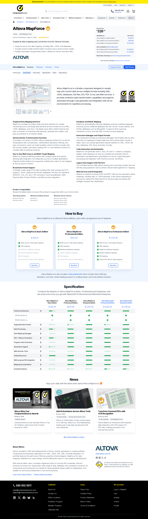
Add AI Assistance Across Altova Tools (73, 411)
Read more (112, 2)
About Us (51, 489)
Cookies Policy (86, 494)
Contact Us (52, 494)
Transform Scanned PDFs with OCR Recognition (111, 412)
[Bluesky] (29, 497)
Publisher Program (55, 502)
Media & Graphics (75, 18)
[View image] (18, 111)
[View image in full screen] (32, 93)
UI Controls (18, 18)
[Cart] (133, 11)
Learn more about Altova (22, 475)
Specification (126, 55)
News (131, 18)
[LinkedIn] (14, 497)
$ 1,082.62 (130, 49)
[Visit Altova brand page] (21, 57)
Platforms (121, 18)
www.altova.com (102, 454)
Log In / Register (120, 489)
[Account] (128, 11)
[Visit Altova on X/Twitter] (102, 458)
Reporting (89, 18)
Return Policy (85, 502)
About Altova (63, 72)
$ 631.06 (131, 40)
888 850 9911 (24, 485)
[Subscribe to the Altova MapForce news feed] (101, 383)
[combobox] (74, 11)
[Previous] (18, 93)
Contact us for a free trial (122, 60)
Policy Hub (84, 489)
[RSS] (33, 497)
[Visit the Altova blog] (105, 458)
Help (115, 5)
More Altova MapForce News (74, 437)
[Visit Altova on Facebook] (97, 458)
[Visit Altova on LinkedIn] (99, 458)
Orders (116, 502)
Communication (31, 18)
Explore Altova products (43, 475)
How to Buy (116, 55)
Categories (101, 18)
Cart (115, 494)
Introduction (26, 72)
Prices (57, 67)
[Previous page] (14, 111)
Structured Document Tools (77, 417)
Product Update (61, 417)
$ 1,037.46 (130, 43)
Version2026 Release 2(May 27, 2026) (25, 37)
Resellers (122, 5)
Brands (111, 18)
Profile (116, 506)
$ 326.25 (131, 38)
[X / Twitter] (19, 497)
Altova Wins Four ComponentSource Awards (26, 412)
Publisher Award (20, 419)
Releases (39, 67)
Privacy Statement (87, 498)
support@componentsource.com (25, 492)
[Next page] (51, 111)
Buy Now (35, 265)
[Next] (47, 93)
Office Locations (54, 498)
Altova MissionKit (113, 47)
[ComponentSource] (20, 10)
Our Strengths (107, 5)
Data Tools (45, 18)
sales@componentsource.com (24, 490)
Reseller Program (54, 506)
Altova (15, 34)
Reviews (49, 67)
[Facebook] (24, 497)
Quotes (116, 498)
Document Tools (59, 18)
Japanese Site (53, 510)
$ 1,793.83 (130, 52)
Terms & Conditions (87, 506)
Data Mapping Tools (32, 22)
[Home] (14, 22)
